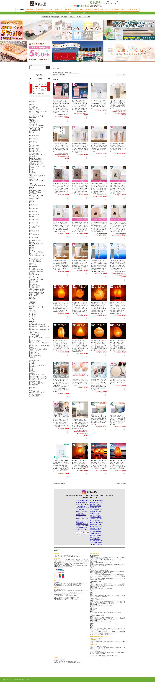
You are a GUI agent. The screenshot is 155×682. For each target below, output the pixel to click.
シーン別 (31, 362)
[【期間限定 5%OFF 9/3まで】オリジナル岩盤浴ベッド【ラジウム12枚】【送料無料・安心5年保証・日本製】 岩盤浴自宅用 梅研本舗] (61, 134)
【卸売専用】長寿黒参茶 (36, 271)
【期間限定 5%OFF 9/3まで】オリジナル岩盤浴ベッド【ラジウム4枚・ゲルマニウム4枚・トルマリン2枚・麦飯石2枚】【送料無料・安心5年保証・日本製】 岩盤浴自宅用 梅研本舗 (80, 423)
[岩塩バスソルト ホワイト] (61, 213)
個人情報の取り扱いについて (7, 679)
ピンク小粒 (33, 142)
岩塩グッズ (32, 174)
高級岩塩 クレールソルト (36, 164)
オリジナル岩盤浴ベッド (37, 383)
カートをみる (117, 3)
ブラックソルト (34, 391)
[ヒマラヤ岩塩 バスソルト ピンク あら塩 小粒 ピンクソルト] (80, 370)
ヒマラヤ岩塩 (34, 384)
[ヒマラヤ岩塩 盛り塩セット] (80, 134)
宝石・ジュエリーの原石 (36, 290)
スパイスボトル (33, 179)
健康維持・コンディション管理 (38, 111)
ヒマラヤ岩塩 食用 (34, 130)
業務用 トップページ (35, 323)
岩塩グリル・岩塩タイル (36, 163)
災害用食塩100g (33, 153)
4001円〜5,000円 (35, 354)
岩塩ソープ (32, 263)
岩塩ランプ (58, 9)
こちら (95, 638)
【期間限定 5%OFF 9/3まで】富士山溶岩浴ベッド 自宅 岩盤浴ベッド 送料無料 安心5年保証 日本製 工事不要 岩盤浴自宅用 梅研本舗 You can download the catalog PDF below (118, 265)
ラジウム (32, 248)
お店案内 (27, 679)
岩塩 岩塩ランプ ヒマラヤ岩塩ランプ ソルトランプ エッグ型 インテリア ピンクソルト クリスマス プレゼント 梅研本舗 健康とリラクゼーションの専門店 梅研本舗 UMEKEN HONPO (61, 345)
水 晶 (31, 318)
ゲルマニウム (34, 253)
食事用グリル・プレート (36, 307)
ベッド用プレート (34, 305)
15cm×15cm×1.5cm (35, 161)
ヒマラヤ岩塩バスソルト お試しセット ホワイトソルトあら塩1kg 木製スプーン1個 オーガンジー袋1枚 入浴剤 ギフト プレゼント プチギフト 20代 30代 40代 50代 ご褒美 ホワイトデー (61, 227)
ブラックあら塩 (34, 234)
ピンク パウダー (35, 281)
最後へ (124, 74)
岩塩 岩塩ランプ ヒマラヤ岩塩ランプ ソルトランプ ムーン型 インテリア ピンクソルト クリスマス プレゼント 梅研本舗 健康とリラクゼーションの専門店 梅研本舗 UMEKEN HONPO (99, 345)
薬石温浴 (88, 9)
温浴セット (32, 247)
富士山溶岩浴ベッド (35, 124)
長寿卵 (31, 189)
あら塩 (32, 169)
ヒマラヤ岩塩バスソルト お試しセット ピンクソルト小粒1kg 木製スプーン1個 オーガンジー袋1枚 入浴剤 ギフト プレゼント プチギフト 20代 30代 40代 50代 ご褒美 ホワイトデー (80, 227)
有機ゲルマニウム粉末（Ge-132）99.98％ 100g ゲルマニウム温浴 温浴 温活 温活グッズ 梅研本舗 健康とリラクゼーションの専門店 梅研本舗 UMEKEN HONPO (98, 419)
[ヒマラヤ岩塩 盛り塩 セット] (80, 251)
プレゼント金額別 (34, 350)
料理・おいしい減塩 (35, 109)
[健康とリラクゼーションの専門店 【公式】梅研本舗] (40, 6)
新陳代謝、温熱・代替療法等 (38, 378)
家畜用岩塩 (68, 9)
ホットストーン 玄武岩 (37, 392)
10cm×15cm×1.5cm (35, 158)
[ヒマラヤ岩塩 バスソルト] (61, 174)
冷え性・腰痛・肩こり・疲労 (38, 376)
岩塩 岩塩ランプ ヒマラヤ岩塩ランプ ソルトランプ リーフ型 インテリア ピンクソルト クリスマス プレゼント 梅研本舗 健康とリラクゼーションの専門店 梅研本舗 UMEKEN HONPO (118, 345)
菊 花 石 (32, 315)
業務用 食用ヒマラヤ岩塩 (37, 324)
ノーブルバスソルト (35, 334)
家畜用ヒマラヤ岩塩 (35, 274)
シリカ (76, 9)
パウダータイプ (34, 242)
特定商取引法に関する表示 (19, 679)
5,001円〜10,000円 (35, 355)
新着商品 (31, 119)
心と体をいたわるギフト (36, 116)
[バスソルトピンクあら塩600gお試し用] (118, 370)
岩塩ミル (31, 177)
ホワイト (32, 146)
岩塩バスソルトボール (36, 244)
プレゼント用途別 (34, 336)
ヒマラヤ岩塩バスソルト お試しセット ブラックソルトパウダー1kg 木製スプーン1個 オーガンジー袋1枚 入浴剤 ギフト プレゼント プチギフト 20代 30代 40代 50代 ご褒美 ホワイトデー (99, 188)
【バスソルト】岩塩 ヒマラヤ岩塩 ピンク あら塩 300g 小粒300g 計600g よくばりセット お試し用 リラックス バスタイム (80, 382)
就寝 (31, 370)
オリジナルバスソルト (35, 197)
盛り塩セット (33, 273)
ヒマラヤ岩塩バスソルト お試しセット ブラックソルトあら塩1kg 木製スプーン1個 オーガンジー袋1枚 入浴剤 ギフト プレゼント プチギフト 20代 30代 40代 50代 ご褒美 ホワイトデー (80, 188)
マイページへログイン (108, 3)
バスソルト (49, 9)
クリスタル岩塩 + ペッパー (38, 166)
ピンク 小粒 (33, 284)
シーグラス (32, 268)
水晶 (101, 9)
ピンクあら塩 (34, 138)
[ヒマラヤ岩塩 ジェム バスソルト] (99, 91)
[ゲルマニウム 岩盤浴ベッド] (118, 91)
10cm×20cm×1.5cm (35, 159)
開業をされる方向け (35, 381)
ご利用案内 (69, 13)
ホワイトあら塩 (34, 148)
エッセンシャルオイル (35, 277)
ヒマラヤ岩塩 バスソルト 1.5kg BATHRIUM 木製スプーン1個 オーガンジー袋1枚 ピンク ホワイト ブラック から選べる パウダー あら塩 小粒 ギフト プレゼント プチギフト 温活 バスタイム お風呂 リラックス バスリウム (61, 106)
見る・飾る (33, 371)
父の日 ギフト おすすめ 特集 (38, 349)
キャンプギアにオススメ (37, 365)
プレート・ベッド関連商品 (37, 125)
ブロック (32, 172)
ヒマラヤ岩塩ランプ (35, 260)
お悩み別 (31, 373)
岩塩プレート (33, 156)
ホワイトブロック (35, 151)
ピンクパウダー (34, 135)
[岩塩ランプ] (61, 293)
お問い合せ (85, 13)
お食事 (32, 363)
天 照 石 (32, 311)
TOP (37, 13)
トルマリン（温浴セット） (38, 252)
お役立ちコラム (132, 9)
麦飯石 (32, 250)
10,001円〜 (33, 357)
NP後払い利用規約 (58, 567)
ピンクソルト (34, 387)
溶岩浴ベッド (33, 303)
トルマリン (32, 310)
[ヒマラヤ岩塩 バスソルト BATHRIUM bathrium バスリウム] (61, 91)
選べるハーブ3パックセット (37, 185)
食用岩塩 (40, 9)
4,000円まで (33, 352)
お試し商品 (32, 297)
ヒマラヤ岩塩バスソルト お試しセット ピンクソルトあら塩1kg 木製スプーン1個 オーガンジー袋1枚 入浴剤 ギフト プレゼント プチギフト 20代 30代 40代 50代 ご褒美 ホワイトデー (99, 227)
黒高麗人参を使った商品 (36, 269)
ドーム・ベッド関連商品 (36, 127)
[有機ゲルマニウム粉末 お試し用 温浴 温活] (61, 451)
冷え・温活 (32, 106)
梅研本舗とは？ (53, 13)
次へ (121, 74)
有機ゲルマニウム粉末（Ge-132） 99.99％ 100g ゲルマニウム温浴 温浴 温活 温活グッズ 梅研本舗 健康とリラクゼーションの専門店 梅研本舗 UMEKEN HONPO (117, 420)
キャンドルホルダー (35, 261)
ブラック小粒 (34, 237)
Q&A (123, 9)
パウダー (32, 167)
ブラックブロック (35, 240)
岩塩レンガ (32, 265)
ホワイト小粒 (34, 150)
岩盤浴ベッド (31, 9)
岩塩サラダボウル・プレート (37, 155)
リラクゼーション (35, 379)
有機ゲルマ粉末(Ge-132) (36, 294)
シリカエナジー (33, 276)
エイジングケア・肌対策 (37, 375)
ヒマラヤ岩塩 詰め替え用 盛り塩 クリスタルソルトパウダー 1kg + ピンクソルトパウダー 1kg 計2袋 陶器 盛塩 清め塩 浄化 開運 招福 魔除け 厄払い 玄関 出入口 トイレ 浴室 (80, 148)
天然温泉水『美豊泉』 (35, 192)
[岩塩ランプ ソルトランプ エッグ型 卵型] (61, 331)
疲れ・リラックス (34, 112)
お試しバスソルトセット (36, 195)
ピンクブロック (34, 145)
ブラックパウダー (35, 231)
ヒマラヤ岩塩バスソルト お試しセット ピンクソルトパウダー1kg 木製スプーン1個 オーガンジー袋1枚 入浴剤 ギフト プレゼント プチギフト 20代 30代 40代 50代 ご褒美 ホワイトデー (118, 227)
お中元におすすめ (35, 341)
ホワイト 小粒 (34, 287)
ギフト (107, 9)
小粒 (31, 171)
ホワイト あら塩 (35, 286)
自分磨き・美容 (33, 108)
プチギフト (33, 299)
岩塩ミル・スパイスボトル (37, 180)
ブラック (32, 227)
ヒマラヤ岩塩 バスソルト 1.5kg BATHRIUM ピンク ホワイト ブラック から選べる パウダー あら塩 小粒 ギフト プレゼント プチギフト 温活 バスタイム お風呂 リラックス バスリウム (79, 105)
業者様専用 (115, 9)
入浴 (31, 368)
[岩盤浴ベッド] (80, 410)
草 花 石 (32, 316)
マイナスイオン (33, 320)
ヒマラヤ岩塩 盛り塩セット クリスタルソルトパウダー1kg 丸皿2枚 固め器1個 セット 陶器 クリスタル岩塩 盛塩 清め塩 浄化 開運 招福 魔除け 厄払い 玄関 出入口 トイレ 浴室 (61, 265)
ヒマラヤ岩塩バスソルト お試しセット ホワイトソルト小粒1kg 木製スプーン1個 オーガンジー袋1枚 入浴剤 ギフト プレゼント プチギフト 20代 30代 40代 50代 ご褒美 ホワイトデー (118, 188)
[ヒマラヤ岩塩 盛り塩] (118, 134)
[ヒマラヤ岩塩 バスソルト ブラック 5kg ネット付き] (61, 410)
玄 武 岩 (32, 313)
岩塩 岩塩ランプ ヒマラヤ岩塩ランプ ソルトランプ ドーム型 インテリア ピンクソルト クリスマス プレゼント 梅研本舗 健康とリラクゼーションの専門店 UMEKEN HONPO (60, 307)
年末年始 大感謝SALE (35, 394)
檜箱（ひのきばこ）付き (37, 255)
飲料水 (82, 9)
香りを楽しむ (34, 366)
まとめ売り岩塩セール (35, 396)
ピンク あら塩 (34, 282)
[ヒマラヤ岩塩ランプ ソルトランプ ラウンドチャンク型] (80, 293)
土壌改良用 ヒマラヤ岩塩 (36, 279)
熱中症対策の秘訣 (34, 360)
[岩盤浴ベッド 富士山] (99, 251)
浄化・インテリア (34, 114)
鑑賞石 (96, 9)
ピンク (32, 132)
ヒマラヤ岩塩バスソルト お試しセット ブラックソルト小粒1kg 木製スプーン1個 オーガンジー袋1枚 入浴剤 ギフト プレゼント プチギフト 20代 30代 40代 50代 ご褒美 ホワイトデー (61, 188)
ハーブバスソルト (34, 198)
